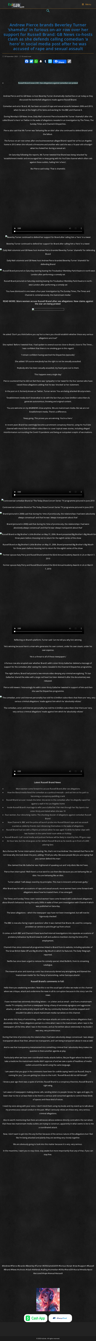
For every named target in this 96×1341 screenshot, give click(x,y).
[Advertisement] (48, 71)
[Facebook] (26, 61)
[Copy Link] (69, 61)
